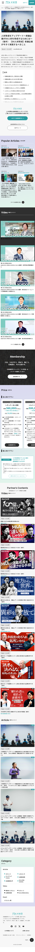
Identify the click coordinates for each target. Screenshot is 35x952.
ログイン (25, 2)
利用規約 (29, 935)
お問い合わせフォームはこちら (17, 476)
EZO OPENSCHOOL (24, 892)
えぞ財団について (9, 930)
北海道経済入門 (9, 881)
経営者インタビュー (10, 890)
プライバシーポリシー (21, 935)
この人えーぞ (22, 874)
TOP (2, 7)
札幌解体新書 (22, 877)
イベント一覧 (7, 900)
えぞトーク (8, 874)
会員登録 (31, 2)
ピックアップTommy (9, 876)
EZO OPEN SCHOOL (21, 880)
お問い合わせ (26, 930)
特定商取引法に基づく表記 (9, 935)
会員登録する (11, 445)
